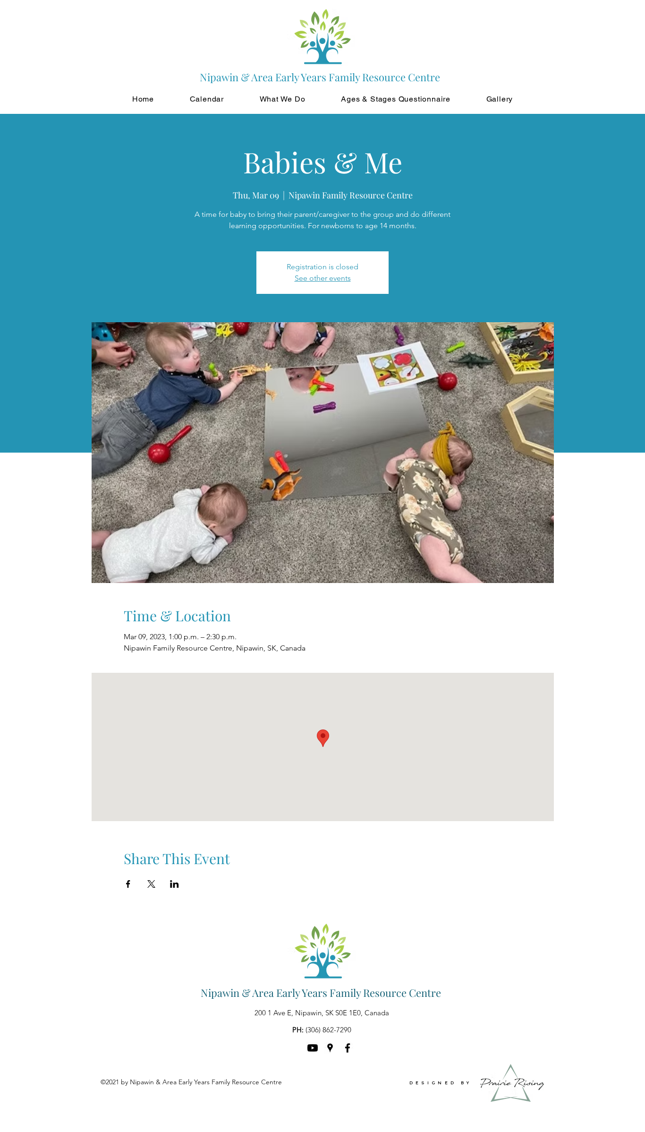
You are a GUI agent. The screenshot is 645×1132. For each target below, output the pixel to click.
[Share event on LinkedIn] (174, 884)
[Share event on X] (151, 884)
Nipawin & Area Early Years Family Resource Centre (321, 993)
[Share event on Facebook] (128, 884)
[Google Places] (330, 1048)
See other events (323, 278)
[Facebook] (347, 1048)
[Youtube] (312, 1048)
